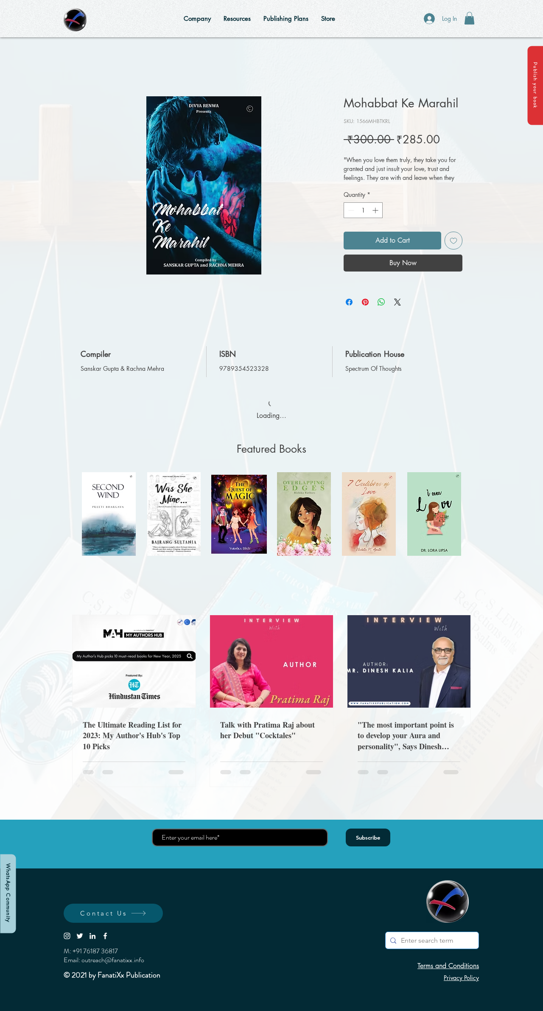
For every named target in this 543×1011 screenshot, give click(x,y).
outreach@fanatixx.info (112, 960)
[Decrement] (350, 210)
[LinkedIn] (92, 936)
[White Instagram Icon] (67, 936)
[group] (271, 514)
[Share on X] (397, 302)
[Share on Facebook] (349, 302)
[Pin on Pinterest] (365, 302)
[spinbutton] (363, 210)
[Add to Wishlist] (453, 240)
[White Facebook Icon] (105, 936)
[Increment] (376, 210)
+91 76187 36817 (95, 951)
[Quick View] (109, 514)
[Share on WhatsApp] (381, 302)
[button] (535, 85)
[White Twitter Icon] (80, 936)
